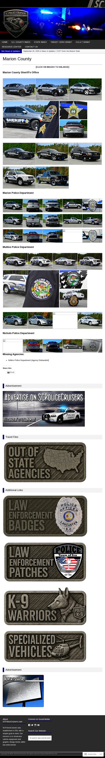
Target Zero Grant (61, 42)
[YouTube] (38, 725)
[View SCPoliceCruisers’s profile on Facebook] (1, 3)
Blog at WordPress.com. (48, 753)
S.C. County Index (20, 42)
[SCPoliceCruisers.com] (52, 24)
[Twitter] (32, 725)
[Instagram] (35, 725)
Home (5, 42)
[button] (19, 89)
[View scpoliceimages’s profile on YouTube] (10, 3)
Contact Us (31, 47)
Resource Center (11, 47)
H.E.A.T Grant (83, 42)
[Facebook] (29, 725)
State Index (40, 42)
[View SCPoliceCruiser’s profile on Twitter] (4, 3)
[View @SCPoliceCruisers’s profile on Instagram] (7, 3)
